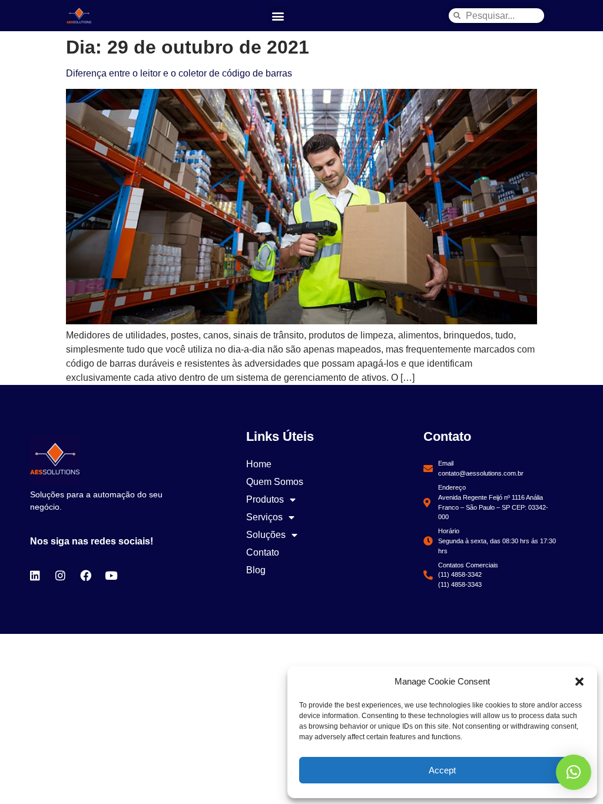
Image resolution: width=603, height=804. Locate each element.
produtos (265, 499)
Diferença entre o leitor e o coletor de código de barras (179, 73)
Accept (442, 770)
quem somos (274, 482)
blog (256, 570)
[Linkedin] (35, 575)
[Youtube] (111, 575)
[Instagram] (60, 575)
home (258, 464)
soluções (266, 535)
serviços (264, 517)
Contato (262, 552)
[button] (579, 681)
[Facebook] (86, 575)
